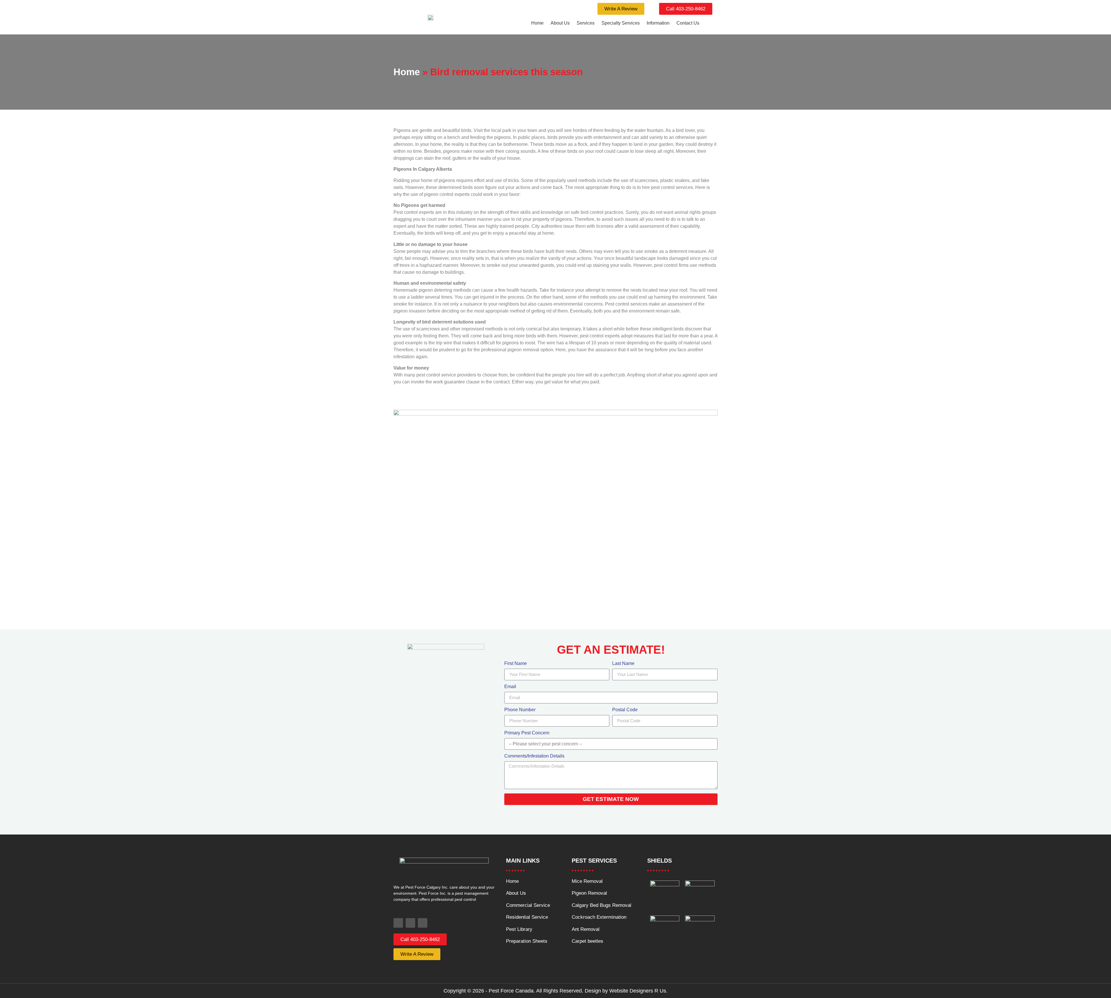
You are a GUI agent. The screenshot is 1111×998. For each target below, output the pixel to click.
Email (510, 686)
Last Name (623, 663)
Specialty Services (621, 23)
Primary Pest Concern (526, 733)
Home (537, 23)
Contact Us (687, 23)
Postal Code (625, 709)
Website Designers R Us (637, 991)
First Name (515, 663)
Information (658, 23)
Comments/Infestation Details (534, 756)
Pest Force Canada (511, 991)
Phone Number (520, 709)
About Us (560, 23)
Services (586, 23)
